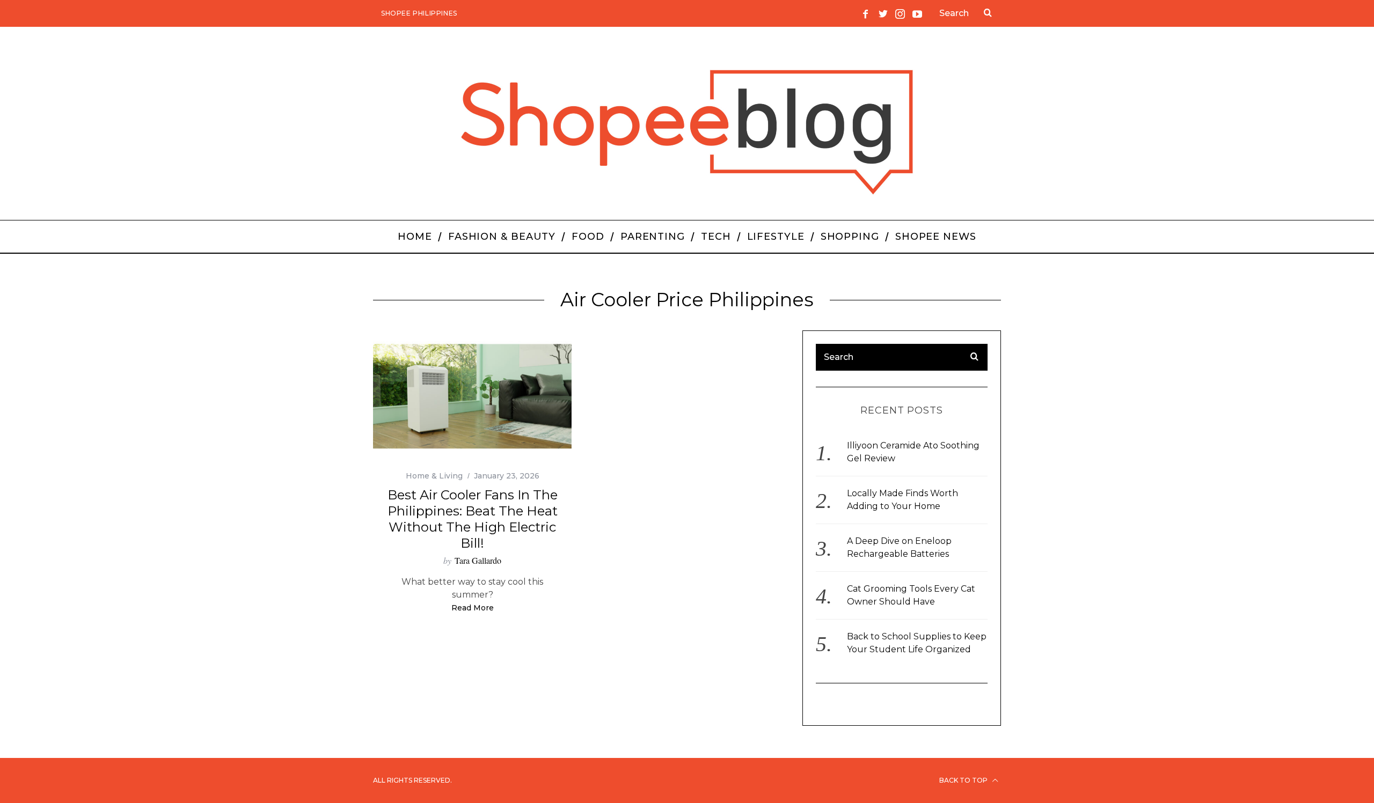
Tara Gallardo (478, 560)
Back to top (964, 780)
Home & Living (434, 476)
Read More (472, 608)
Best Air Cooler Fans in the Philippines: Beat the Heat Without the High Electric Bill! (473, 519)
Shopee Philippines (419, 13)
